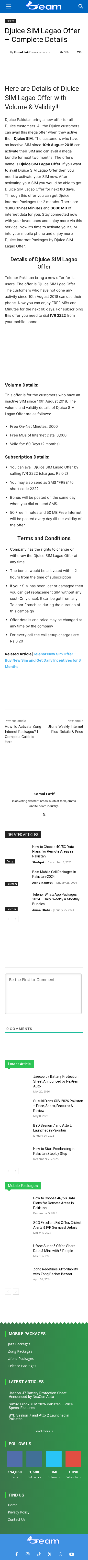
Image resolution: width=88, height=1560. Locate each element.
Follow (34, 1453)
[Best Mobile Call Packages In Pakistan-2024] (16, 878)
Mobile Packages (27, 1333)
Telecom (11, 884)
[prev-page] (8, 919)
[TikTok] (38, 1554)
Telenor (10, 20)
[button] (8, 6)
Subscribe (73, 1453)
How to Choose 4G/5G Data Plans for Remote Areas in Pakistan (53, 851)
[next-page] (16, 919)
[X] (44, 814)
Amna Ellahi (41, 910)
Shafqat (38, 862)
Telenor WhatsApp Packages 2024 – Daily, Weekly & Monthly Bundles (55, 899)
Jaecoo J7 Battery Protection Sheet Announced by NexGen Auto (55, 1081)
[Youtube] (71, 1554)
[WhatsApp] (60, 1554)
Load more (42, 1431)
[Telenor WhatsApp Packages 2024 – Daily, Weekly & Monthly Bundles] (16, 900)
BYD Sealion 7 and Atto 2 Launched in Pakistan (39, 1417)
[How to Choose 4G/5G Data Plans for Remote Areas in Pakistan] (16, 853)
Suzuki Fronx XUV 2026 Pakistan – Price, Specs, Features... (41, 1406)
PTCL (79, 1186)
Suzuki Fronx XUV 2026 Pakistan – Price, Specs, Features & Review (58, 1106)
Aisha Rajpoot (42, 882)
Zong (9, 861)
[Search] (81, 6)
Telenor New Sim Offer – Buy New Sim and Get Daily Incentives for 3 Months (43, 660)
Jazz (22, 1186)
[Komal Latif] (7, 52)
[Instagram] (27, 1554)
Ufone (65, 1186)
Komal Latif (22, 52)
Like (15, 1453)
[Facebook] (16, 1554)
